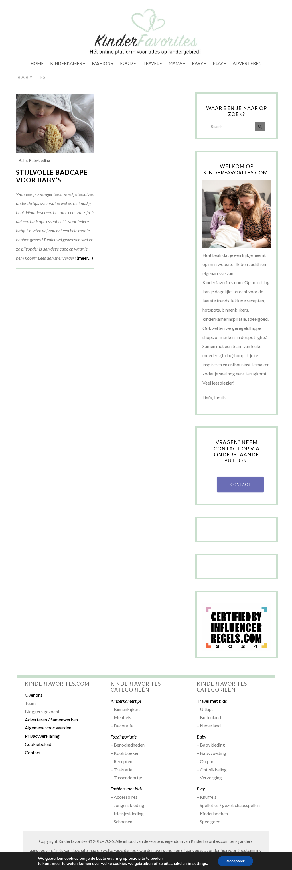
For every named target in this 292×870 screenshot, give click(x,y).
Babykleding (39, 160)
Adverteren (247, 63)
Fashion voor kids (126, 788)
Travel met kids (212, 701)
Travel (151, 63)
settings (199, 863)
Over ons (33, 695)
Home (37, 63)
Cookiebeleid (38, 744)
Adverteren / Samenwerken (51, 719)
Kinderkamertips (126, 701)
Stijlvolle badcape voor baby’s (52, 176)
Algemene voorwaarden (48, 727)
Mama (175, 63)
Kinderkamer (66, 63)
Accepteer (235, 861)
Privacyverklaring (42, 736)
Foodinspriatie (124, 736)
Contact (33, 752)
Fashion (101, 63)
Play (218, 63)
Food (126, 63)
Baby (197, 63)
